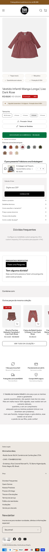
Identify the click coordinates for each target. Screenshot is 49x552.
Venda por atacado (9, 508)
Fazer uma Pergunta (16, 264)
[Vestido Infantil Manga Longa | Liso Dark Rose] (22, 147)
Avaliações (6, 505)
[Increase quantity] (43, 169)
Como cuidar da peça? (10, 220)
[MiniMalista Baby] (24, 10)
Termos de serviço (9, 498)
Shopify (28, 545)
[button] (40, 10)
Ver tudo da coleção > (24, 344)
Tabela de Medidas (26, 126)
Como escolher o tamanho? (11, 208)
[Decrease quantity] (37, 169)
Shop (3, 473)
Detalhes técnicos (8, 204)
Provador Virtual (26, 121)
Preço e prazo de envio (10, 212)
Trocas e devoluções (9, 216)
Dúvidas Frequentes (9, 481)
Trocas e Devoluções (10, 494)
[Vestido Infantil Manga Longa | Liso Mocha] (4, 152)
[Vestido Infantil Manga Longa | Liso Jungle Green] (40, 147)
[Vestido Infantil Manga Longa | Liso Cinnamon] (16, 147)
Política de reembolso (10, 501)
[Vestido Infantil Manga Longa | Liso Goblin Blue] (28, 147)
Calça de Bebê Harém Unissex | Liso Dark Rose (32, 332)
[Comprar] (17, 324)
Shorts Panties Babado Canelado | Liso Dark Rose (12, 332)
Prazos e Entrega (8, 491)
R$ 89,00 (32, 337)
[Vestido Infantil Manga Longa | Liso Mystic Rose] (10, 152)
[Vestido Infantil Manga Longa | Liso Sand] (16, 152)
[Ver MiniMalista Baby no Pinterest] (19, 539)
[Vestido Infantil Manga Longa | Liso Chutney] (10, 147)
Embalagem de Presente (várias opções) (25, 166)
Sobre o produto (8, 200)
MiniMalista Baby (12, 545)
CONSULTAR (24, 194)
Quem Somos (7, 484)
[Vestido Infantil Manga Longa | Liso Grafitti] (34, 147)
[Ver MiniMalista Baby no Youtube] (25, 539)
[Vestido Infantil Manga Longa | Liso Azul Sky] (4, 147)
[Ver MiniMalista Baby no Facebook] (14, 539)
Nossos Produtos (8, 488)
